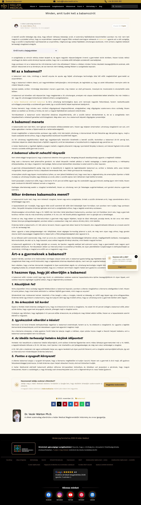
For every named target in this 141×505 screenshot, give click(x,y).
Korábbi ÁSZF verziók (85, 464)
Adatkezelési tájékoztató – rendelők (123, 460)
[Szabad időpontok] (3, 1)
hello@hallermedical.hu (67, 1)
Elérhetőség (34, 460)
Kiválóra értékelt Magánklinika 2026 (71, 475)
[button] (33, 6)
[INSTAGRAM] (59, 494)
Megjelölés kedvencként (115, 385)
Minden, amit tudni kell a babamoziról (70, 13)
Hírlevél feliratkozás (56, 460)
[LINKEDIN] (92, 494)
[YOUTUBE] (70, 494)
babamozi (103, 39)
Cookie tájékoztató (34, 464)
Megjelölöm (122, 267)
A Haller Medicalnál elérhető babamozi (28, 102)
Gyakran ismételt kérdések (104, 464)
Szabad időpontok (14, 1)
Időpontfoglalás (21, 460)
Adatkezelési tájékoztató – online (96, 460)
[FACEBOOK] (48, 494)
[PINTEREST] (81, 494)
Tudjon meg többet (60, 450)
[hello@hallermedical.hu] (54, 1)
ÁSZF (80, 460)
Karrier (44, 460)
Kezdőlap (9, 460)
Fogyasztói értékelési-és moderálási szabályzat (59, 464)
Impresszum (71, 460)
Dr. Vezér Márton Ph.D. (28, 26)
